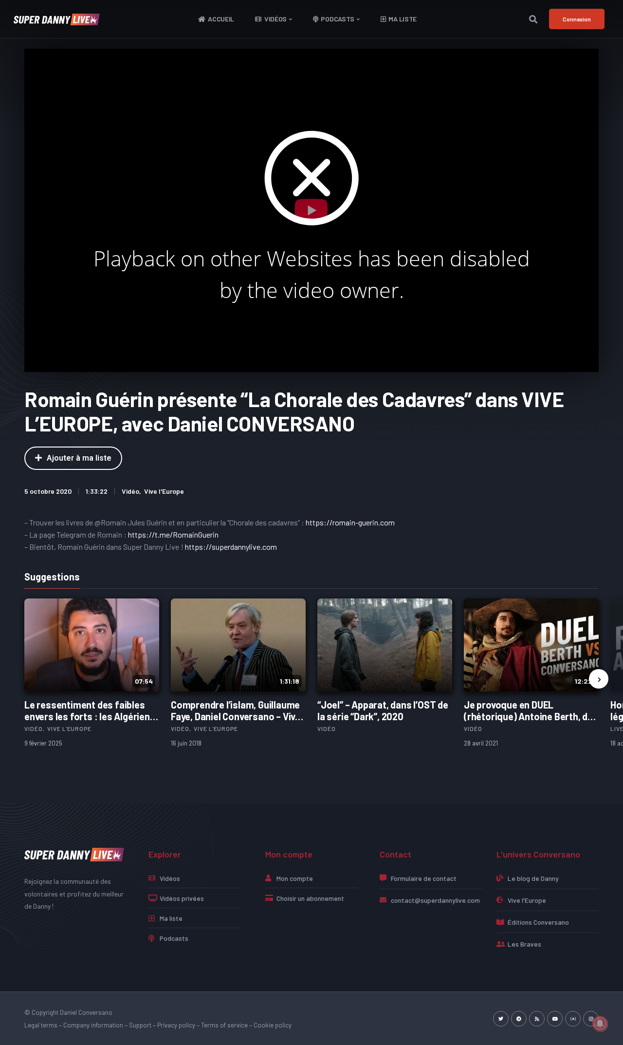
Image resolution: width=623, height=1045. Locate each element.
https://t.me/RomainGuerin (173, 534)
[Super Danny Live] (74, 854)
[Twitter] (501, 1018)
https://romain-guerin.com (350, 522)
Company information (93, 1025)
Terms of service (224, 1025)
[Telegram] (519, 1018)
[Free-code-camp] (573, 1018)
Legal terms (40, 1025)
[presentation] (598, 679)
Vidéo (130, 491)
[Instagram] (591, 1018)
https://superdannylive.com (231, 546)
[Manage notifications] (600, 1023)
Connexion (577, 19)
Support (140, 1025)
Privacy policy (176, 1025)
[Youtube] (555, 1018)
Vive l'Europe (164, 491)
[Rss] (537, 1018)
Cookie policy (273, 1025)
